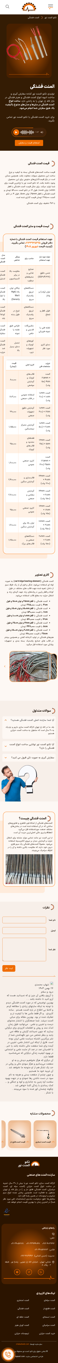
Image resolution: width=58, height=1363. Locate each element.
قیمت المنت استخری (43, 1142)
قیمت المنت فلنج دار (17, 1142)
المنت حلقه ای (23, 1317)
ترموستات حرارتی (22, 1333)
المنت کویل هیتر (22, 1325)
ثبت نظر (9, 968)
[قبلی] (7, 666)
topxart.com (20, 1356)
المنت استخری (23, 1300)
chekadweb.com (22, 1344)
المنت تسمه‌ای (49, 1317)
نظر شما (52, 950)
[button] (50, 7)
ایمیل (53, 931)
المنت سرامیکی (48, 1325)
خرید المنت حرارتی (47, 1333)
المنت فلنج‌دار (49, 1308)
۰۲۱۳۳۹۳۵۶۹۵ (32, 243)
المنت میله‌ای (49, 1300)
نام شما (52, 920)
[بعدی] (51, 666)
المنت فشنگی (23, 1308)
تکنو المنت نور (51, 17)
